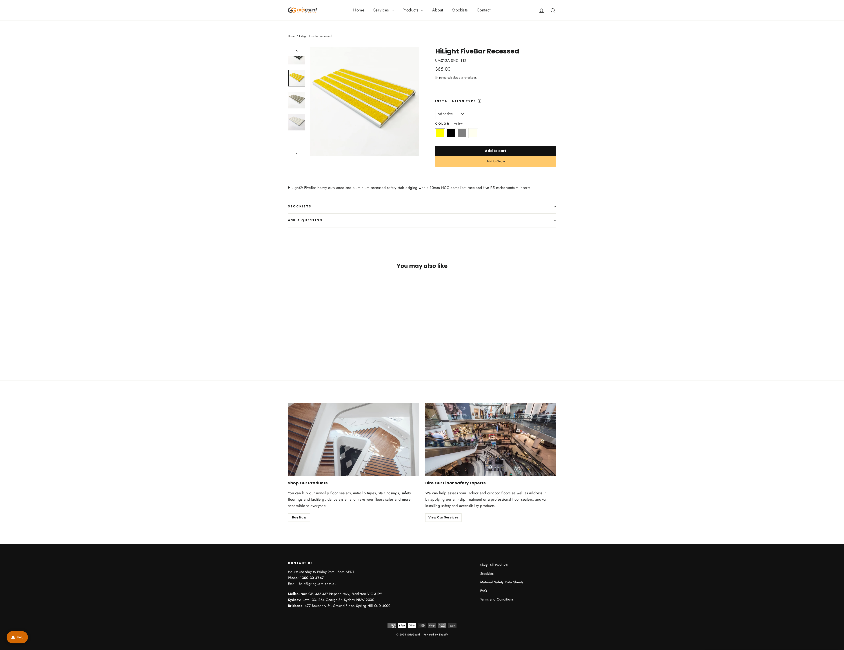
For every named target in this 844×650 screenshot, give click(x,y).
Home (358, 10)
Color (448, 123)
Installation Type (455, 101)
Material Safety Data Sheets (501, 582)
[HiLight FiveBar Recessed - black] (296, 347)
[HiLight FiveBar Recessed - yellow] (291, 347)
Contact (484, 10)
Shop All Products (494, 565)
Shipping (440, 77)
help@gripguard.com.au (317, 583)
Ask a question (305, 220)
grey (462, 133)
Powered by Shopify (436, 635)
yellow (440, 133)
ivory (473, 133)
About (437, 10)
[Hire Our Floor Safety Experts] (490, 439)
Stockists (460, 10)
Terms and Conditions (497, 599)
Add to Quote (495, 161)
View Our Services (443, 517)
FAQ (483, 590)
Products (411, 10)
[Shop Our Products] (353, 439)
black (451, 133)
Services (381, 10)
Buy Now (299, 517)
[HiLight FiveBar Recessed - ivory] (307, 347)
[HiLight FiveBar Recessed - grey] (302, 347)
